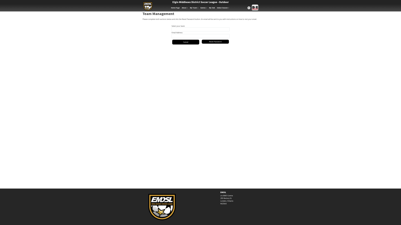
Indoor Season (222, 8)
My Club (212, 8)
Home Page (175, 8)
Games (203, 8)
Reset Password (215, 42)
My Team (193, 8)
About (184, 8)
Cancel (185, 42)
